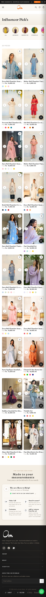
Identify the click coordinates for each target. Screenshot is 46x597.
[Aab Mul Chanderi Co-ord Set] (34, 105)
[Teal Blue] (11, 128)
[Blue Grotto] (25, 210)
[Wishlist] (40, 7)
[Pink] (6, 128)
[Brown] (3, 457)
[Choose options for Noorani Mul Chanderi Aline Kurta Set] (19, 117)
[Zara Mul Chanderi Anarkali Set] (12, 146)
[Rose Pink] (9, 86)
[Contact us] (41, 591)
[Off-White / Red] (9, 210)
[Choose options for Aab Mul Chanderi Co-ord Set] (41, 117)
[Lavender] (9, 169)
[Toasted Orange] (30, 210)
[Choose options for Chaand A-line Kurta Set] (41, 364)
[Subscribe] (42, 581)
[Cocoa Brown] (33, 128)
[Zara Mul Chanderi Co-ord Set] (12, 270)
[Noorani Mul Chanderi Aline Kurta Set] (12, 105)
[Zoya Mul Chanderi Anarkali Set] (12, 64)
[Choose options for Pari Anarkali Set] (41, 241)
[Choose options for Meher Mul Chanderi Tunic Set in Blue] (41, 76)
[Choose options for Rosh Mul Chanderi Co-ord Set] (19, 200)
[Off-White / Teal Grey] (3, 210)
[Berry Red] (25, 128)
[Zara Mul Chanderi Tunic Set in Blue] (12, 228)
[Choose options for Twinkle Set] (41, 406)
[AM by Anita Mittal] (20, 7)
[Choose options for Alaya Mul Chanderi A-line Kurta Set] (19, 447)
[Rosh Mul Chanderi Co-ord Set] (12, 187)
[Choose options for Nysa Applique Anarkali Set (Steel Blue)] (19, 364)
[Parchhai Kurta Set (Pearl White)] (34, 434)
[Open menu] (3, 7)
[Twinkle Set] (34, 393)
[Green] (27, 375)
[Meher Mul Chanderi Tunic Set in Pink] (34, 146)
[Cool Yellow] (6, 86)
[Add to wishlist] (19, 51)
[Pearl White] (3, 128)
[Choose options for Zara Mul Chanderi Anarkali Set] (19, 159)
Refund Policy (28, 592)
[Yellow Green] (9, 457)
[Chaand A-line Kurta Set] (34, 352)
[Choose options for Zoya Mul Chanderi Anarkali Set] (19, 76)
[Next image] (19, 63)
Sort (10, 593)
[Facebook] (9, 548)
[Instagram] (4, 548)
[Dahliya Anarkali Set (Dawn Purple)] (12, 393)
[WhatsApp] (14, 548)
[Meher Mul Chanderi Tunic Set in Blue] (34, 64)
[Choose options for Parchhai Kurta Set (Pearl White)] (41, 447)
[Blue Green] (27, 251)
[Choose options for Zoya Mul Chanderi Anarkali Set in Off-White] (41, 200)
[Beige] (9, 292)
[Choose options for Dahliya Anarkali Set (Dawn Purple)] (19, 406)
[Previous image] (4, 63)
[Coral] (27, 210)
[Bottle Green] (11, 457)
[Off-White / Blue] (6, 210)
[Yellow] (14, 169)
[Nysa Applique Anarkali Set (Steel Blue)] (12, 352)
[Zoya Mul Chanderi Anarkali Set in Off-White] (34, 187)
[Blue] (3, 292)
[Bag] (43, 7)
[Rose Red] (14, 457)
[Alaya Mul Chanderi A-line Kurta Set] (12, 434)
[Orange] (9, 128)
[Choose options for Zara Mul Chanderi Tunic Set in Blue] (19, 241)
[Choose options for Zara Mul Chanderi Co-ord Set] (19, 282)
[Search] (36, 7)
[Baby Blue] (3, 86)
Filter (22, 593)
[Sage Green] (6, 169)
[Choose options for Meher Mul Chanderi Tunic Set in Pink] (41, 159)
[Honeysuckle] (30, 416)
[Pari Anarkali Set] (34, 228)
